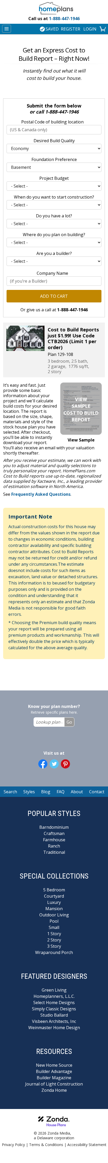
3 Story (54, 946)
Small (54, 927)
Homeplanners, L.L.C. (54, 996)
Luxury (54, 902)
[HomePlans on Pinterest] (65, 763)
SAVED (52, 29)
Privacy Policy (13, 1144)
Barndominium (54, 827)
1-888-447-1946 (54, 18)
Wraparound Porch (54, 952)
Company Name (52, 273)
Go (69, 722)
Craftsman (54, 833)
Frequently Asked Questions (41, 494)
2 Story (54, 940)
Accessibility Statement (86, 1144)
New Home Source (54, 1065)
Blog (45, 792)
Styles (29, 792)
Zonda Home (54, 1090)
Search (10, 792)
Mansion (54, 908)
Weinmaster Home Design (54, 1027)
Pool (54, 921)
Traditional (54, 852)
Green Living (54, 990)
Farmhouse (54, 840)
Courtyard (54, 896)
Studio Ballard (54, 1015)
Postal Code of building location (52, 122)
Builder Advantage (54, 1071)
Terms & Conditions (46, 1144)
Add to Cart (54, 296)
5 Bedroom (54, 890)
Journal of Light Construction (54, 1084)
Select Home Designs (54, 1002)
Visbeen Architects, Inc (54, 1021)
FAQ (60, 792)
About (77, 792)
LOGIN (89, 29)
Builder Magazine (54, 1078)
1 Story (54, 934)
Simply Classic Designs (54, 1009)
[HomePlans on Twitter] (54, 763)
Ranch (54, 846)
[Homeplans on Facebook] (42, 763)
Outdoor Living (54, 915)
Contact (96, 792)
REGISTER (70, 29)
